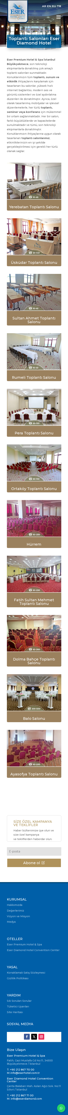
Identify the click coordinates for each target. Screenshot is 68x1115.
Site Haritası (15, 1012)
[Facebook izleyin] (27, 1037)
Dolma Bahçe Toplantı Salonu (34, 661)
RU (54, 6)
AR (44, 6)
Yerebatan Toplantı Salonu (34, 207)
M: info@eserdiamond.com (24, 1098)
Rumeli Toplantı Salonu (34, 377)
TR (59, 6)
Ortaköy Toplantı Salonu (34, 489)
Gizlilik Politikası (17, 978)
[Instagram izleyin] (41, 1037)
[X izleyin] (34, 1037)
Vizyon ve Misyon (18, 916)
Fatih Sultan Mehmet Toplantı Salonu (34, 602)
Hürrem (34, 544)
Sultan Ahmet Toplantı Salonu (34, 320)
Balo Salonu (34, 718)
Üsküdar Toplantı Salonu (34, 262)
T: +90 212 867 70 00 (20, 1069)
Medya (11, 921)
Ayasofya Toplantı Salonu (34, 774)
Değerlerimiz (15, 910)
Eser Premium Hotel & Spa (24, 944)
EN (49, 6)
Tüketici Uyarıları (18, 1006)
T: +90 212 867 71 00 (20, 1095)
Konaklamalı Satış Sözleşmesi (26, 972)
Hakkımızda (14, 905)
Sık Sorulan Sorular (19, 1000)
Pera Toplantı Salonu (34, 433)
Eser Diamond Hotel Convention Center (33, 950)
